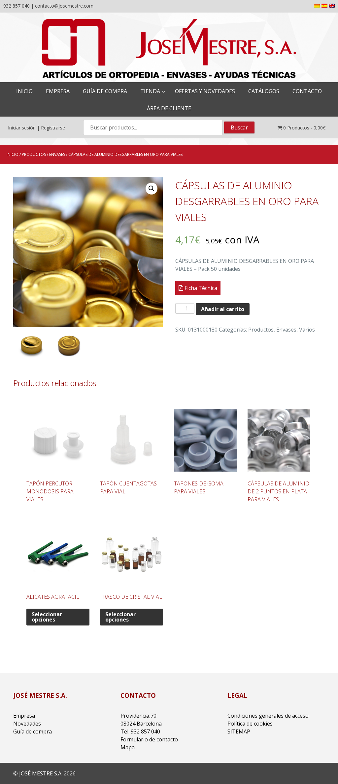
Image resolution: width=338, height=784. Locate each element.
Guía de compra (32, 731)
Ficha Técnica (200, 288)
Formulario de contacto (149, 739)
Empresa (24, 715)
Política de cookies (250, 723)
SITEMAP (238, 731)
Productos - (304, 128)
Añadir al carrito (222, 309)
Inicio (12, 154)
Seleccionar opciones (47, 617)
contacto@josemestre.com (64, 6)
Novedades (27, 723)
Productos (34, 154)
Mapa (127, 747)
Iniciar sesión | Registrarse (36, 128)
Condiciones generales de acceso (268, 715)
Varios (307, 329)
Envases (57, 154)
